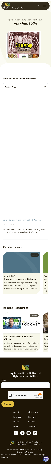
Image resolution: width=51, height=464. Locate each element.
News (15, 426)
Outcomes (33, 412)
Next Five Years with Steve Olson (18, 338)
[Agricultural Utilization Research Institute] (14, 6)
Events (16, 421)
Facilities (17, 416)
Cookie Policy (36, 449)
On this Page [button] (10, 87)
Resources (32, 416)
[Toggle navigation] (44, 5)
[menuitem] (18, 412)
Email (3, 380)
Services (31, 421)
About (16, 412)
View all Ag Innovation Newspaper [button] (20, 78)
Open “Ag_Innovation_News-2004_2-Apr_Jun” (22, 220)
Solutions (32, 426)
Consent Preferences (24, 452)
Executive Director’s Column (20, 279)
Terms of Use (24, 449)
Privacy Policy (12, 449)
